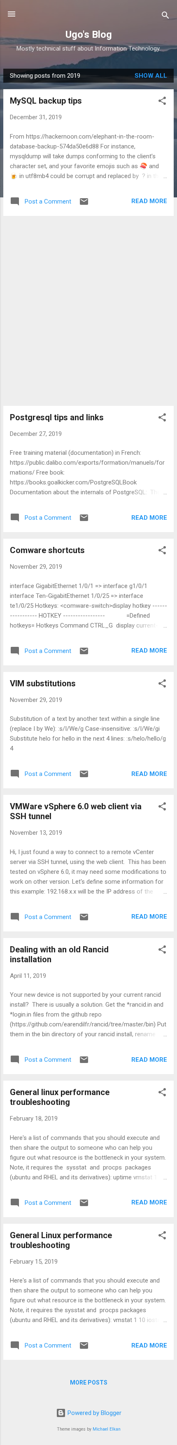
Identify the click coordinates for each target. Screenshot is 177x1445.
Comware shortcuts (47, 550)
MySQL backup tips (46, 101)
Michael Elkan (107, 1429)
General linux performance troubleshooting (59, 1097)
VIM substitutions (43, 683)
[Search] (165, 16)
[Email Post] (84, 204)
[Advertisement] (88, 310)
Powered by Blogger (93, 1413)
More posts (88, 1382)
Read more (149, 201)
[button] (162, 102)
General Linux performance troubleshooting (61, 1240)
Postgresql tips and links (57, 417)
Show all (151, 75)
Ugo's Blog (88, 34)
